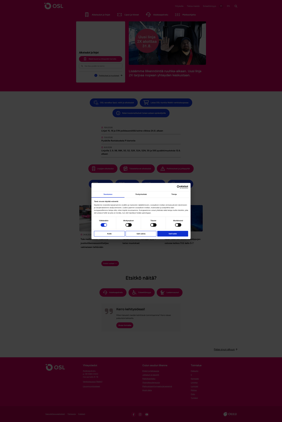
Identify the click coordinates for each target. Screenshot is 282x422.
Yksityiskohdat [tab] (141, 194)
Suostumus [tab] (108, 194)
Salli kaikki (173, 234)
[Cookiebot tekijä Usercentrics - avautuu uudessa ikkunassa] (178, 187)
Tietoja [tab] (174, 194)
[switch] (128, 225)
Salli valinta (141, 234)
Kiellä (109, 234)
